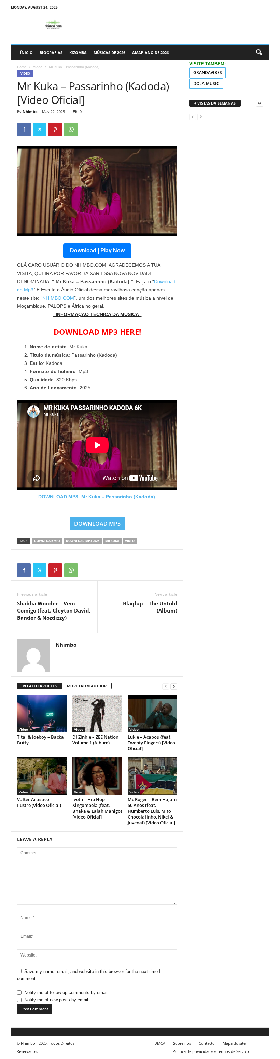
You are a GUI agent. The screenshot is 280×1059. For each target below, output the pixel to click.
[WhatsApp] (71, 129)
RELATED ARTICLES (40, 685)
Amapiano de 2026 (150, 52)
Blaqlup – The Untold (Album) (150, 607)
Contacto (207, 1043)
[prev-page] (165, 686)
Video (37, 66)
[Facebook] (24, 129)
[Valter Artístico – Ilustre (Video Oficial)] (42, 775)
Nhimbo (30, 111)
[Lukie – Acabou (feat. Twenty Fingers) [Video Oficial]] (152, 713)
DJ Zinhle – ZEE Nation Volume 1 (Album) (95, 740)
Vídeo (130, 541)
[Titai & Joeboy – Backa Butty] (42, 713)
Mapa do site (234, 1043)
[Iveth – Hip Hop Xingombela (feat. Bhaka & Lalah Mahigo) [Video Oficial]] (97, 775)
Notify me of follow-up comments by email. (66, 992)
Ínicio (26, 52)
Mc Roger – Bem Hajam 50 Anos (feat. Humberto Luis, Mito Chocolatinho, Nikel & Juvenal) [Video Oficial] (152, 811)
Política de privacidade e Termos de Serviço (211, 1051)
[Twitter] (39, 129)
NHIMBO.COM (58, 298)
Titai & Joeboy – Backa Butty (40, 740)
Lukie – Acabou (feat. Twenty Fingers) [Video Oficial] (151, 743)
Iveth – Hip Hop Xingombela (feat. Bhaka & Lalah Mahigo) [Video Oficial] (97, 808)
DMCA (159, 1043)
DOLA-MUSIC (206, 83)
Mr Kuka (112, 541)
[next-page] (173, 686)
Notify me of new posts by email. (56, 999)
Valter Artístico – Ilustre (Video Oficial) (39, 802)
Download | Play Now (97, 250)
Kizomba (78, 52)
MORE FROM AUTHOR (87, 685)
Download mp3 (47, 541)
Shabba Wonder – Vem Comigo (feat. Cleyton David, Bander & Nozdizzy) (53, 610)
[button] (258, 52)
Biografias (51, 52)
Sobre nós (182, 1043)
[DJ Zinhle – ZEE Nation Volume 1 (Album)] (97, 713)
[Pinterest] (55, 129)
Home (22, 66)
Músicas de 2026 (109, 52)
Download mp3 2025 (82, 541)
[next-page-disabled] (200, 116)
